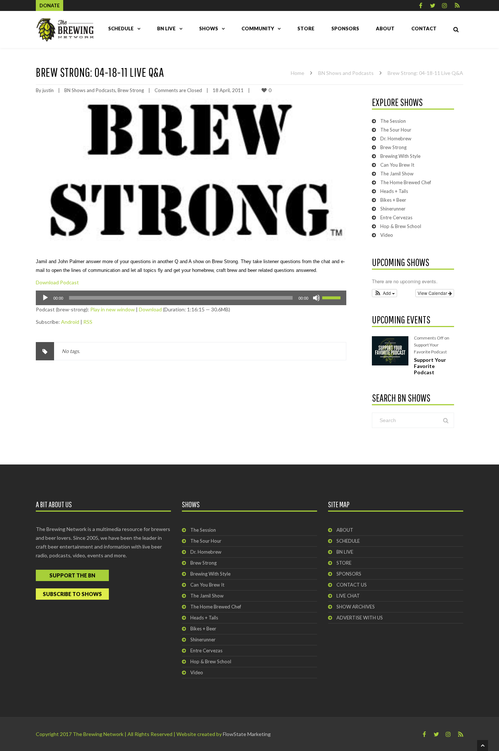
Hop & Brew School (400, 226)
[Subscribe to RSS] (457, 5)
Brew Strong (131, 90)
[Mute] (316, 297)
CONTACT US (351, 585)
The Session (393, 121)
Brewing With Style (400, 156)
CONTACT (424, 28)
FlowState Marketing (247, 734)
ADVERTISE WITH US (359, 618)
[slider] (332, 297)
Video (386, 235)
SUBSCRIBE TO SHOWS (72, 594)
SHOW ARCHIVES (355, 607)
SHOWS (208, 28)
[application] (191, 298)
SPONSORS (345, 28)
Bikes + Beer (393, 200)
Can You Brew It (397, 165)
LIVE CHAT (348, 596)
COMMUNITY (257, 28)
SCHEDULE (121, 28)
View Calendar (433, 293)
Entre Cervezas (396, 217)
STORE (306, 28)
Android (70, 322)
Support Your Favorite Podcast (430, 366)
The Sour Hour (395, 130)
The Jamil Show (397, 174)
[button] (384, 293)
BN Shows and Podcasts (346, 73)
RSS (87, 322)
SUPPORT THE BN (72, 575)
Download (150, 309)
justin (48, 90)
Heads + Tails (394, 191)
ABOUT (385, 28)
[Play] (45, 297)
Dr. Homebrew (395, 138)
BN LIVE (166, 28)
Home (297, 73)
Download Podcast (57, 282)
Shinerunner (392, 209)
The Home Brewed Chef (405, 182)
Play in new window (112, 309)
